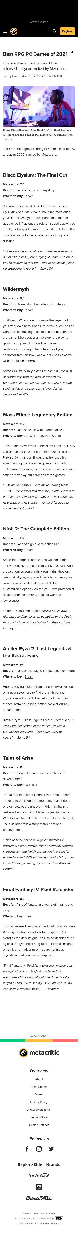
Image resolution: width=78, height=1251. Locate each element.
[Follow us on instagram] (39, 1151)
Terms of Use (39, 1117)
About (39, 1079)
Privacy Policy (39, 1102)
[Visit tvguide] (39, 1189)
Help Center (39, 1087)
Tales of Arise (18, 758)
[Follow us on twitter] (51, 1151)
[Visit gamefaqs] (39, 1199)
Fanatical (44, 436)
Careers (39, 1094)
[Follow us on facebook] (27, 1151)
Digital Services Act (39, 1110)
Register (67, 31)
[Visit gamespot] (39, 1177)
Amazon (30, 436)
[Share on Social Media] (72, 52)
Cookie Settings (39, 1125)
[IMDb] (59, 1218)
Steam (29, 196)
